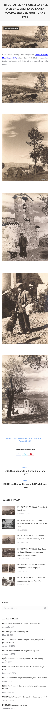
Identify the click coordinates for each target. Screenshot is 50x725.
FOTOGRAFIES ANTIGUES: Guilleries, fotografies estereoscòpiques (31, 566)
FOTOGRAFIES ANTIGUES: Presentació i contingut (32, 508)
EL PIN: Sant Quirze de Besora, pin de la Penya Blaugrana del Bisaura (24, 687)
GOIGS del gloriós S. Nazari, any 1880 (15, 632)
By (35, 438)
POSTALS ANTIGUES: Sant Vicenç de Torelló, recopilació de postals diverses (23, 641)
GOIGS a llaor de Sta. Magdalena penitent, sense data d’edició (24, 678)
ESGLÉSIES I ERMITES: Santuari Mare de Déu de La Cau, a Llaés (23, 668)
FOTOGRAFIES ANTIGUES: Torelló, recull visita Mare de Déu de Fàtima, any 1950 (32, 523)
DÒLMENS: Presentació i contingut (14, 705)
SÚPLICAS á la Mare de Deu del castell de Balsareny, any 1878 (24, 697)
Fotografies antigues (11, 28)
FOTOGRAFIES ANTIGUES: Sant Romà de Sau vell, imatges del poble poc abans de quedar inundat (31, 552)
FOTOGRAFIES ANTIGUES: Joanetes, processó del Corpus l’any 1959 (31, 579)
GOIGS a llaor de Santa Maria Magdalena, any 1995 (20, 651)
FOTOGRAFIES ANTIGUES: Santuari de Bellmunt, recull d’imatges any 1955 (31, 537)
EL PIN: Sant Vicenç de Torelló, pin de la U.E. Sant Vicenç (22, 659)
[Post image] (8, 510)
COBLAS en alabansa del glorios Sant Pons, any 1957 (21, 623)
